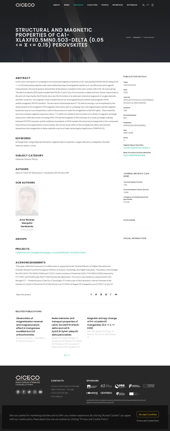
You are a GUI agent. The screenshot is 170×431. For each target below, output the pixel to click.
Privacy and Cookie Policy (148, 420)
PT (147, 5)
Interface (118, 5)
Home (128, 37)
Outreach (132, 5)
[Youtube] (40, 391)
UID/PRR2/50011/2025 (138, 400)
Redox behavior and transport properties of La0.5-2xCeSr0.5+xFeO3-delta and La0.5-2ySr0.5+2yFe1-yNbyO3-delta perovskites (66, 326)
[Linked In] (18, 391)
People (105, 5)
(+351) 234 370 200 (59, 393)
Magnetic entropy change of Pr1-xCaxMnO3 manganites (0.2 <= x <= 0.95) (102, 323)
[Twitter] (29, 391)
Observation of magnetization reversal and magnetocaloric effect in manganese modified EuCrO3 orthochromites (29, 326)
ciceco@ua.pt (57, 396)
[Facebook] (23, 391)
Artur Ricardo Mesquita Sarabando (27, 223)
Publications (149, 37)
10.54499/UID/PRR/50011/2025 (116, 400)
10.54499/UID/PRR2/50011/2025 (101, 403)
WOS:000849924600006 (134, 155)
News (67, 5)
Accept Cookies (148, 414)
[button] (65, 355)
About (56, 5)
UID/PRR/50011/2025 (93, 400)
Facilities (92, 5)
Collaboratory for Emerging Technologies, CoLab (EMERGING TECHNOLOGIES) (51, 252)
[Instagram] (34, 391)
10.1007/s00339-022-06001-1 (136, 148)
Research (78, 5)
